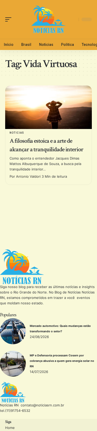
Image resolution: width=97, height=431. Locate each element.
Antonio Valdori (28, 176)
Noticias (17, 132)
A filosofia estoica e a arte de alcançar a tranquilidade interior (46, 145)
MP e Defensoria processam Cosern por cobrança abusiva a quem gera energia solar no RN (62, 361)
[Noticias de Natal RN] (48, 19)
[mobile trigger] (9, 19)
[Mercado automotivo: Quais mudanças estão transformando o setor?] (13, 331)
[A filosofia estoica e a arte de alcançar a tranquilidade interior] (48, 107)
